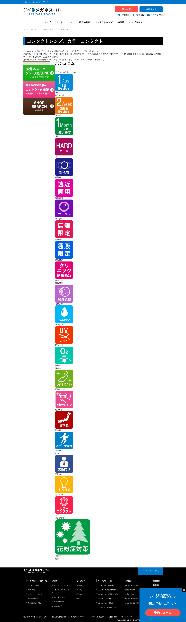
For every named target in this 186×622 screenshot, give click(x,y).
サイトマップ (126, 617)
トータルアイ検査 (33, 585)
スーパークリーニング (35, 594)
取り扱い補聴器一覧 (131, 598)
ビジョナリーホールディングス (35, 617)
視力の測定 (84, 22)
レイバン (79, 585)
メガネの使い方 (57, 606)
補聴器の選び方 (130, 590)
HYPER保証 (32, 590)
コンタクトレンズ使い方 (106, 598)
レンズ (71, 22)
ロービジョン (135, 22)
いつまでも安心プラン (132, 603)
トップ (47, 22)
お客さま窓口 (157, 15)
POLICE (79, 598)
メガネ (59, 22)
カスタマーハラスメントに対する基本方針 (87, 617)
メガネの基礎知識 (58, 601)
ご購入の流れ (129, 594)
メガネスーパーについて (37, 581)
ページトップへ (152, 571)
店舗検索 (126, 9)
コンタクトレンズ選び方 (106, 603)
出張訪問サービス (33, 598)
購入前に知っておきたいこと (134, 585)
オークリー (80, 590)
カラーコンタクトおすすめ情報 (108, 590)
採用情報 (140, 15)
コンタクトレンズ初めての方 (107, 607)
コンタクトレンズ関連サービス (108, 594)
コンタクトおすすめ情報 (106, 585)
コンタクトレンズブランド (51, 29)
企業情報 (125, 15)
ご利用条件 (112, 617)
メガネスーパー (29, 29)
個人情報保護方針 (59, 617)
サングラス (81, 581)
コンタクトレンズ (103, 22)
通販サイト (151, 9)
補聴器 (121, 22)
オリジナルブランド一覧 (60, 585)
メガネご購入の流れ (58, 597)
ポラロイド (80, 594)
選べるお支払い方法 (34, 603)
